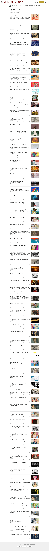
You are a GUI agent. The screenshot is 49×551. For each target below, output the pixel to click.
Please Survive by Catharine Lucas (18, 324)
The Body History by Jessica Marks (18, 217)
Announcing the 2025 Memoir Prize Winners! (18, 15)
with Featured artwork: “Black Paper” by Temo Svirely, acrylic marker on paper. (20, 233)
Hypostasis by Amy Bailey (16, 160)
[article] (24, 18)
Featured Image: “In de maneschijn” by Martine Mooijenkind (20, 498)
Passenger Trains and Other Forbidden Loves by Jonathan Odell (19, 353)
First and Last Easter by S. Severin (18, 195)
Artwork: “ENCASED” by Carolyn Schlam (16, 161)
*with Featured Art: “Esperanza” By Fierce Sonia (18, 155)
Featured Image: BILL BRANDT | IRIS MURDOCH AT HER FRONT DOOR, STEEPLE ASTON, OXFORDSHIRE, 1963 (19, 298)
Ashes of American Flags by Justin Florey (19, 267)
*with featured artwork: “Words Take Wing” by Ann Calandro (20, 392)
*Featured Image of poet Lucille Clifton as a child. (18, 132)
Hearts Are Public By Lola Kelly (17, 224)
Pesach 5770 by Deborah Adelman (17, 419)
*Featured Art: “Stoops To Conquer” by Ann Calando (18, 168)
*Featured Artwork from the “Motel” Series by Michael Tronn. (20, 319)
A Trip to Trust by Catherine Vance (18, 462)
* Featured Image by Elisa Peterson (16, 398)
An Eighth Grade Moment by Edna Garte (19, 118)
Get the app (29, 546)
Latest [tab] (11, 12)
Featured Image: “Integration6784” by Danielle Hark (18, 312)
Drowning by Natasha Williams (17, 238)
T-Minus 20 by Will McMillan (16, 331)
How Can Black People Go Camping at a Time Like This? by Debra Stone (19, 210)
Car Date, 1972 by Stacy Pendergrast (18, 318)
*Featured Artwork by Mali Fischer (15, 483)
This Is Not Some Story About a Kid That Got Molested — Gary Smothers (20, 188)
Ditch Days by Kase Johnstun (16, 181)
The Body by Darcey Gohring (16, 124)
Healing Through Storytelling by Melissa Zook (19, 34)
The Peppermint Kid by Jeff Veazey (18, 273)
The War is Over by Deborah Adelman (18, 339)
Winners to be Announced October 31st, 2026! (17, 53)
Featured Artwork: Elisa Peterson (15, 521)
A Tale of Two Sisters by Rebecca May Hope (20, 534)
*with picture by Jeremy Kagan (15, 449)
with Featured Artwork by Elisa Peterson (16, 225)
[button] (10, 5)
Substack (19, 548)
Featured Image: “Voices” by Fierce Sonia (16, 304)
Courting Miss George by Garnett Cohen (19, 259)
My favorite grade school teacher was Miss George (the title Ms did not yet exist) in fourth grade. (20, 261)
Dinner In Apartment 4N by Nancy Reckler (19, 345)
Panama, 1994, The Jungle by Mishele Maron (20, 482)
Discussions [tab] (17, 12)
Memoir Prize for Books (15, 51)
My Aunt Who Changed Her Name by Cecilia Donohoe (20, 69)
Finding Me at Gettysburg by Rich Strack (19, 489)
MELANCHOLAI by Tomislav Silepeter (18, 82)
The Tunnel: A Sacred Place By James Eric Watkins (19, 512)
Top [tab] (14, 12)
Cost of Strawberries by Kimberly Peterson (20, 280)
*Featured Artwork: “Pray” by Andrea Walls (17, 463)
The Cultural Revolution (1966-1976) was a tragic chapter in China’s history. (20, 105)
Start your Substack (22, 546)
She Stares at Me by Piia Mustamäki (18, 455)
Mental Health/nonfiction (14, 377)
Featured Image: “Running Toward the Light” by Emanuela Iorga (19, 355)
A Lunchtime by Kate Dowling (16, 376)
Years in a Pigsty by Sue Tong (16, 102)
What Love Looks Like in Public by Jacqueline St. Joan (18, 362)
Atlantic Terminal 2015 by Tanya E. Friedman (18, 390)
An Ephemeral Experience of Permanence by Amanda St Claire (19, 111)
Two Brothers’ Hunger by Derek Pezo (18, 167)
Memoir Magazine (16, 19)
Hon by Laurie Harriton (15, 173)
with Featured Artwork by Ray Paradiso (16, 384)
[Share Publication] (37, 2)
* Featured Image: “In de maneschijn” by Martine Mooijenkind (18, 407)
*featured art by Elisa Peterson (15, 119)
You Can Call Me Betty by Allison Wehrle (19, 76)
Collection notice (32, 544)
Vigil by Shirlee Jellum (15, 368)
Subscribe (41, 2)
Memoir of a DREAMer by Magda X (18, 25)
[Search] (35, 2)
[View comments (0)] (17, 30)
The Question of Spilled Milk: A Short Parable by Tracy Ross (18, 311)
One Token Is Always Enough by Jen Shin (19, 439)
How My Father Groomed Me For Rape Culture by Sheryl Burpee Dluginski (18, 41)
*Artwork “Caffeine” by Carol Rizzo (15, 139)
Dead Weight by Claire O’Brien (17, 60)
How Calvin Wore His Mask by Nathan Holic (20, 89)
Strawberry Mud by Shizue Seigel (17, 252)
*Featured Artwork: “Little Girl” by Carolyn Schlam (18, 363)
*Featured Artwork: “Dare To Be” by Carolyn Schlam (18, 434)
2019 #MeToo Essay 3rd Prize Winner (16, 535)
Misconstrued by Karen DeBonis (17, 202)
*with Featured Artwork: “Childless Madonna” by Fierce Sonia (20, 70)
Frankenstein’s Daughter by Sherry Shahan (20, 426)
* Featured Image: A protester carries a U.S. (17, 268)
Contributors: (12, 83)
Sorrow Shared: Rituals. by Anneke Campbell (18, 448)
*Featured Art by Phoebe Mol (15, 470)
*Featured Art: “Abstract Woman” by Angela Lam (18, 77)
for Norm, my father (13, 420)
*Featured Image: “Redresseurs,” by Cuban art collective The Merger (20, 457)
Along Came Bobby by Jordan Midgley (18, 383)
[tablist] (15, 12)
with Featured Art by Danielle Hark (15, 182)
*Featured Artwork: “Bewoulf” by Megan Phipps (18, 326)
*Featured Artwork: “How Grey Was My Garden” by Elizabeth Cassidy (20, 506)
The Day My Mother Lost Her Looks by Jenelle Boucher (18, 153)
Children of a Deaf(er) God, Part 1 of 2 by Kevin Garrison (19, 405)
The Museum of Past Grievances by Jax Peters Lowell (19, 496)
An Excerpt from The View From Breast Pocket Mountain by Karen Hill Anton (19, 527)
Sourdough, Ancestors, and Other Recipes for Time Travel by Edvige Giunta (19, 145)
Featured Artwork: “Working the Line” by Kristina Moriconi (19, 147)
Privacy (25, 544)
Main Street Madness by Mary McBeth (18, 131)
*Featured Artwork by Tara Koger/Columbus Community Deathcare (19, 371)
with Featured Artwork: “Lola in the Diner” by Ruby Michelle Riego (20, 442)
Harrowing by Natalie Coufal (16, 303)
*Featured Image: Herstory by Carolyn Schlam (17, 203)
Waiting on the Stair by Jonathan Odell (19, 231)
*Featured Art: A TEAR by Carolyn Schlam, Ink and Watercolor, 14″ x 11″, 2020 (18, 176)
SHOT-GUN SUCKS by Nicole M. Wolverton (19, 475)
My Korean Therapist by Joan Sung (18, 245)
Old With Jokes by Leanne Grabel (17, 96)
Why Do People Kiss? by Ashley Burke (18, 433)
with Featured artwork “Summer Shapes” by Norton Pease (19, 190)
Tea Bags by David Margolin (16, 138)
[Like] (10, 73)
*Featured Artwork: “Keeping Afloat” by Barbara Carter (19, 477)
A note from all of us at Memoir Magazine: (17, 529)
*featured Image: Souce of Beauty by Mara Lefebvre (18, 112)
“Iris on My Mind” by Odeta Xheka (18, 296)
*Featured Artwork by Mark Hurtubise (16, 490)
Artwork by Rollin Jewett (14, 513)
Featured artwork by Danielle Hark (15, 35)
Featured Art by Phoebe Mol (14, 275)
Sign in (46, 2)
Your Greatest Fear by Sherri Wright (18, 397)
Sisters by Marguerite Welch (16, 503)
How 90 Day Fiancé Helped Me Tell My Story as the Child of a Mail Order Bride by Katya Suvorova (20, 288)
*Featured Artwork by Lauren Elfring (16, 219)
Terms (28, 544)
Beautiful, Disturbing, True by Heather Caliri (18, 519)
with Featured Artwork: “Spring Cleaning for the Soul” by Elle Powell (20, 212)
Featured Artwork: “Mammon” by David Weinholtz (18, 281)
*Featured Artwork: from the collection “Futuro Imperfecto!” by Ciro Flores (20, 333)
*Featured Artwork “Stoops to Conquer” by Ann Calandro (19, 340)
